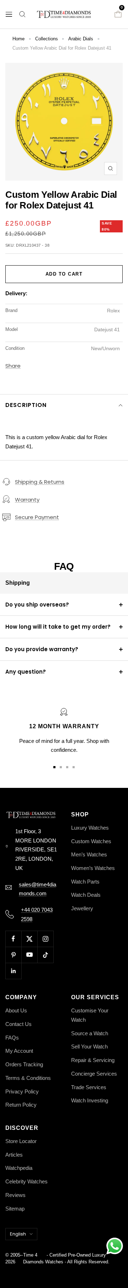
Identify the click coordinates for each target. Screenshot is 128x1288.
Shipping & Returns (39, 481)
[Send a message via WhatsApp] (114, 1246)
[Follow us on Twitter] (29, 939)
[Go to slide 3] (67, 767)
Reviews (15, 1195)
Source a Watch (89, 1033)
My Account (19, 1051)
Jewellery (82, 908)
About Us (16, 1010)
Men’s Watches (89, 854)
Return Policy (21, 1105)
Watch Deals (86, 895)
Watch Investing (89, 1100)
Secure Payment (37, 517)
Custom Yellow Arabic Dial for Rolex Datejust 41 (61, 48)
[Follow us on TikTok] (45, 955)
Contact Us (18, 1024)
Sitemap (15, 1209)
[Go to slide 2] (61, 767)
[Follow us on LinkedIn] (13, 971)
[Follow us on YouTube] (29, 955)
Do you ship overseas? (37, 604)
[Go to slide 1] (54, 767)
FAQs (12, 1038)
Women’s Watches (93, 868)
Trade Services (88, 1087)
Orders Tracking (24, 1064)
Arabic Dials (80, 38)
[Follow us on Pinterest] (13, 955)
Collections (46, 38)
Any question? (25, 671)
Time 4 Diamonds (33, 1258)
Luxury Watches (90, 828)
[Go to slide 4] (74, 767)
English (18, 1234)
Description (26, 405)
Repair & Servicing (92, 1060)
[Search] (22, 14)
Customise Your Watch (89, 1015)
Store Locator (21, 1141)
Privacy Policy (22, 1091)
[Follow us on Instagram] (45, 939)
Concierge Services (94, 1074)
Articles (14, 1155)
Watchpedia (18, 1168)
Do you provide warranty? (41, 649)
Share (13, 365)
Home (18, 38)
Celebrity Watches (26, 1181)
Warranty (27, 499)
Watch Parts (85, 882)
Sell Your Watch (89, 1046)
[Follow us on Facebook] (13, 939)
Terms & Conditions (28, 1078)
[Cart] (118, 14)
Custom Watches (91, 841)
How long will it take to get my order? (58, 626)
